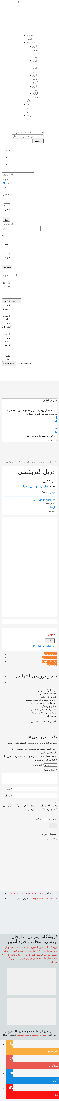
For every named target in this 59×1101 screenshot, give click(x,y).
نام (9, 788)
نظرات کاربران (49, 657)
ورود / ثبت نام (6, 151)
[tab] (32, 654)
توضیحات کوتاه (49, 661)
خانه (56, 461)
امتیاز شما (38, 764)
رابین (52, 492)
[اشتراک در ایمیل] (29, 425)
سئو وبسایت (23, 1034)
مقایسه (50, 640)
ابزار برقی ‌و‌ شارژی (43, 461)
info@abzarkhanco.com (43, 898)
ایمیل (8, 795)
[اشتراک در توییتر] (29, 421)
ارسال (51, 507)
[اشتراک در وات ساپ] (29, 432)
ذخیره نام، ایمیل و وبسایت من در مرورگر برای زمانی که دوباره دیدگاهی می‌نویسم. (30, 807)
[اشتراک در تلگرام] (29, 428)
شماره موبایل (6, 255)
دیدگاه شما (50, 769)
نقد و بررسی (50, 653)
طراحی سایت (39, 1034)
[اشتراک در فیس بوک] (29, 417)
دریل (29, 461)
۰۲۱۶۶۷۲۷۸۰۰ (17, 893)
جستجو (37, 141)
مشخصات (52, 664)
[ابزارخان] (16, 21)
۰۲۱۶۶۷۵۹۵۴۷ (35, 893)
